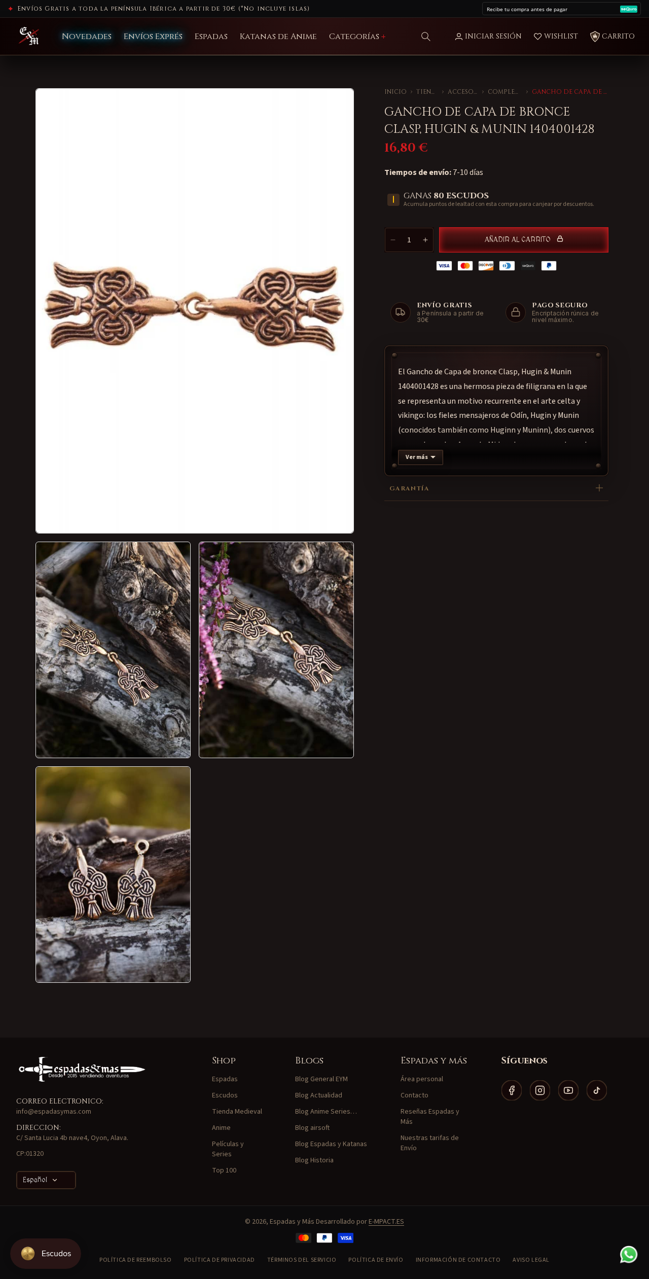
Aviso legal (531, 1260)
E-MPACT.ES (386, 1222)
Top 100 (224, 1170)
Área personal (422, 1079)
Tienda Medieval (427, 91)
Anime (221, 1128)
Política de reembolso (135, 1260)
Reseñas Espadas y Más (430, 1117)
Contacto (414, 1095)
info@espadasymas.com (53, 1112)
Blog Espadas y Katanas (331, 1144)
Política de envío (375, 1260)
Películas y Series (228, 1149)
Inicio (395, 91)
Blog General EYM (321, 1079)
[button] (425, 36)
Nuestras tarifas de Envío (430, 1143)
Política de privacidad (219, 1260)
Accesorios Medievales (463, 91)
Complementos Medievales (505, 91)
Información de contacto (458, 1260)
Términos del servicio (302, 1260)
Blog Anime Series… (326, 1112)
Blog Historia (314, 1160)
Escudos (225, 1095)
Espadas (225, 1079)
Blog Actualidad (318, 1095)
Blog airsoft (312, 1128)
